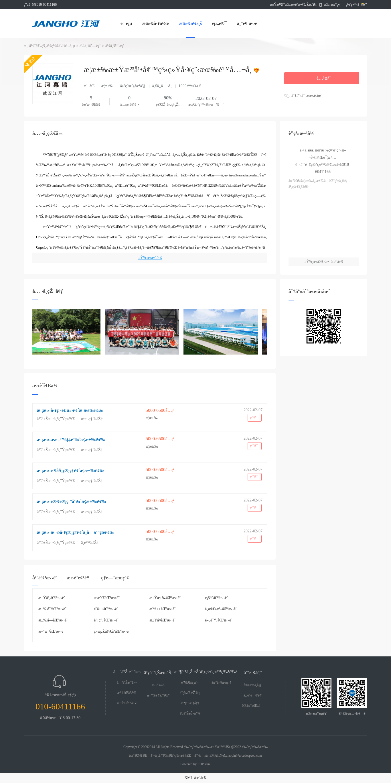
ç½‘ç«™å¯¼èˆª (356, 5)
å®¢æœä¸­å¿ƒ (253, 685)
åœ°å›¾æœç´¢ (221, 682)
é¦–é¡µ (126, 23)
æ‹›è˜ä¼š (158, 685)
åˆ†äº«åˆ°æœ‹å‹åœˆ (306, 95)
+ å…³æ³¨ (322, 78)
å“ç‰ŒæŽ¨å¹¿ (190, 693)
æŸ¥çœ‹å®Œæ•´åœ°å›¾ (323, 261)
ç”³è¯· (255, 418)
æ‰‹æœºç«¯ (332, 5)
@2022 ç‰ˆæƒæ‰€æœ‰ (249, 747)
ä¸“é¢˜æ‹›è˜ (247, 23)
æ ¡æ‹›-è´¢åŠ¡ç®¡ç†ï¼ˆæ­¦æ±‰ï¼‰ (70, 470)
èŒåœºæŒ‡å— (253, 706)
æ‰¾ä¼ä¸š (190, 23)
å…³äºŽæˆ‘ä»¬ (127, 682)
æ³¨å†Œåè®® (126, 693)
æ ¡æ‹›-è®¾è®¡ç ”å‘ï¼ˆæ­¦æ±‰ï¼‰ (71, 501)
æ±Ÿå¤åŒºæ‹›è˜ (162, 620)
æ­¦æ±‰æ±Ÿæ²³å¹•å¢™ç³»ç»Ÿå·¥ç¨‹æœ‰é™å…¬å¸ (169, 69)
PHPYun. (204, 764)
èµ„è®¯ (219, 23)
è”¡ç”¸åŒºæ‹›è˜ (106, 620)
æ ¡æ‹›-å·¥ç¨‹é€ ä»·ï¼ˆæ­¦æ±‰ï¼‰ (70, 410)
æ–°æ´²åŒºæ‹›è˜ (51, 631)
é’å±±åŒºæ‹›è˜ (106, 609)
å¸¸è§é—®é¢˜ (253, 695)
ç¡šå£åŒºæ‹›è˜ (216, 598)
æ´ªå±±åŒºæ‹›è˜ (162, 609)
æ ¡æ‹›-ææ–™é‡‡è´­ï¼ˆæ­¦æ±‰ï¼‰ (71, 439)
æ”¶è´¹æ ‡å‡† (190, 703)
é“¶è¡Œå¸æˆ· (189, 682)
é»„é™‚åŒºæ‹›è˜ (218, 620)
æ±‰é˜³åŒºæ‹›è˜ (52, 609)
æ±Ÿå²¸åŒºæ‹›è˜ (51, 598)
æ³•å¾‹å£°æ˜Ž (127, 703)
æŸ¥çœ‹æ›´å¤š (150, 257)
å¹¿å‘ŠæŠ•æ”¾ (190, 713)
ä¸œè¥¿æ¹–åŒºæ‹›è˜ (221, 609)
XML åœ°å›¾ (195, 778)
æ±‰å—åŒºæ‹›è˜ (53, 620)
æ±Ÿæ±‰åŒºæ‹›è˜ (165, 598)
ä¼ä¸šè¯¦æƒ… (116, 46)
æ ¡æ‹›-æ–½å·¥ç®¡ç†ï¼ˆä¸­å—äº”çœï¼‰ (75, 532)
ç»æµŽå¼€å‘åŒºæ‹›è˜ (112, 631)
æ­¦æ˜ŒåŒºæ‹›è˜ (107, 598)
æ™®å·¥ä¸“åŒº (158, 695)
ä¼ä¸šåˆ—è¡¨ (90, 46)
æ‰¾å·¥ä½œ (155, 23)
